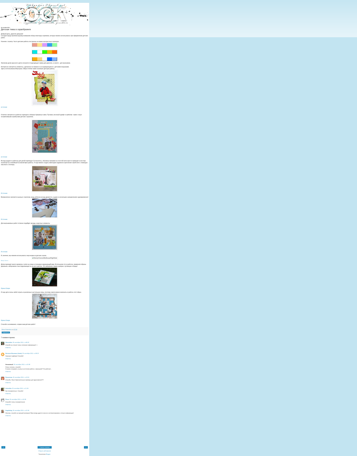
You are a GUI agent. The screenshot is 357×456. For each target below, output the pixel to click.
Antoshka (8, 388)
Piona (7, 399)
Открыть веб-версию (44, 451)
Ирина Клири (5, 288)
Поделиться (6, 332)
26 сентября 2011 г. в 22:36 (21, 410)
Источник (4, 193)
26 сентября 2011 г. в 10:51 (21, 377)
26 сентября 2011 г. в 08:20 (21, 342)
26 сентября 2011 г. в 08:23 (30, 353)
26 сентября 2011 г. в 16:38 (18, 399)
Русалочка (8, 377)
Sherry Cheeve (4, 260)
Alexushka (8, 342)
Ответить (8, 347)
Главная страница (44, 447)
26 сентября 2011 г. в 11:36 (20, 388)
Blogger (48, 454)
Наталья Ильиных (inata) (13, 353)
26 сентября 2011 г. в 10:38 (22, 364)
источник (4, 107)
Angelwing (8, 410)
